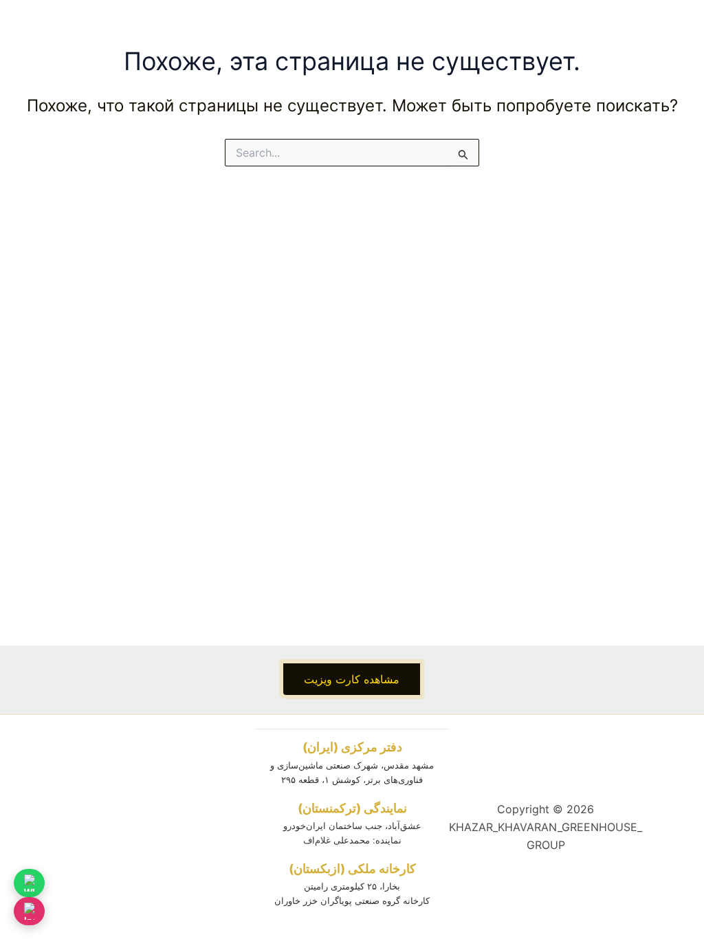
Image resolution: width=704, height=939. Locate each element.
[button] (351, 679)
